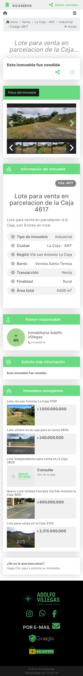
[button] (12, 123)
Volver (72, 26)
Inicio (13, 22)
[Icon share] (29, 613)
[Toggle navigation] (74, 13)
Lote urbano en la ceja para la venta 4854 (37, 430)
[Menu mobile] (5, 13)
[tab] (22, 92)
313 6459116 (22, 6)
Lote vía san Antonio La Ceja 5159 (32, 401)
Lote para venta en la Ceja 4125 (30, 523)
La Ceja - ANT (45, 22)
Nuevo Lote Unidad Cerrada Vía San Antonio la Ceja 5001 (41, 493)
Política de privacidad (41, 669)
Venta (26, 22)
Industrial (66, 22)
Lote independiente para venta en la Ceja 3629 (37, 460)
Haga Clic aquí (17, 568)
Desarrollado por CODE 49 (41, 672)
